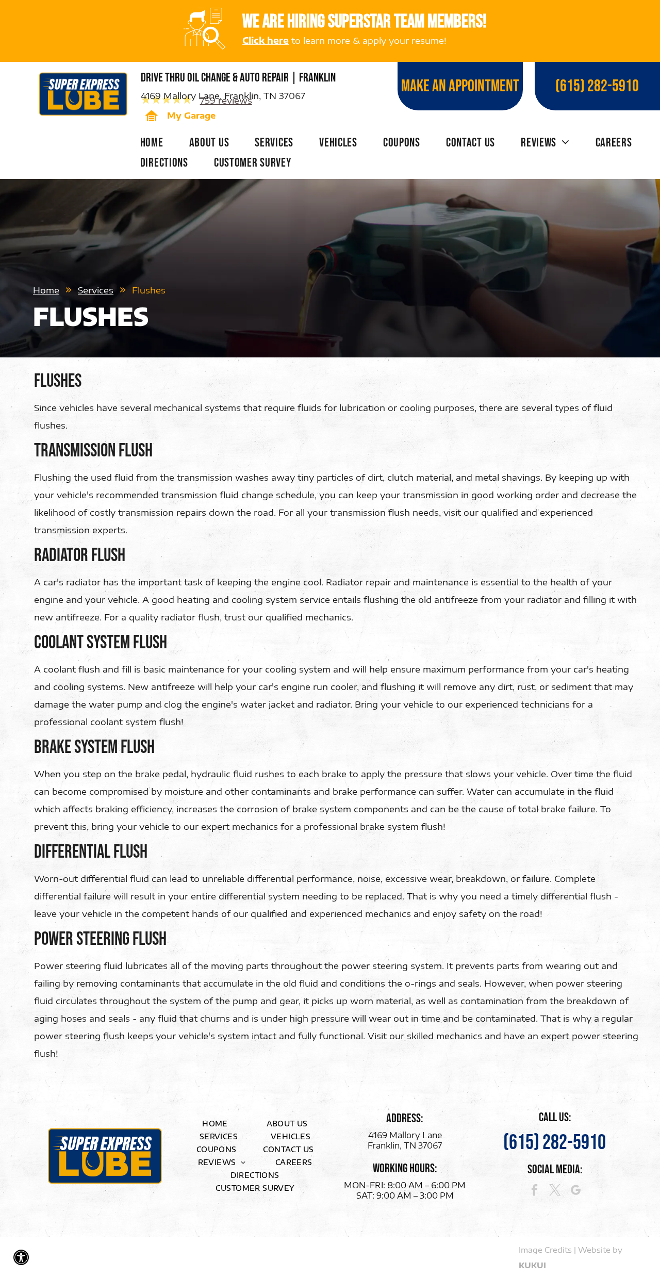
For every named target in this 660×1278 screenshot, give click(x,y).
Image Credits (545, 1249)
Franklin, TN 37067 (405, 1145)
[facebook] (534, 1191)
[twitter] (555, 1191)
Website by (600, 1249)
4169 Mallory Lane (405, 1135)
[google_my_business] (576, 1191)
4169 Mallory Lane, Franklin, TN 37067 (223, 95)
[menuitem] (151, 145)
